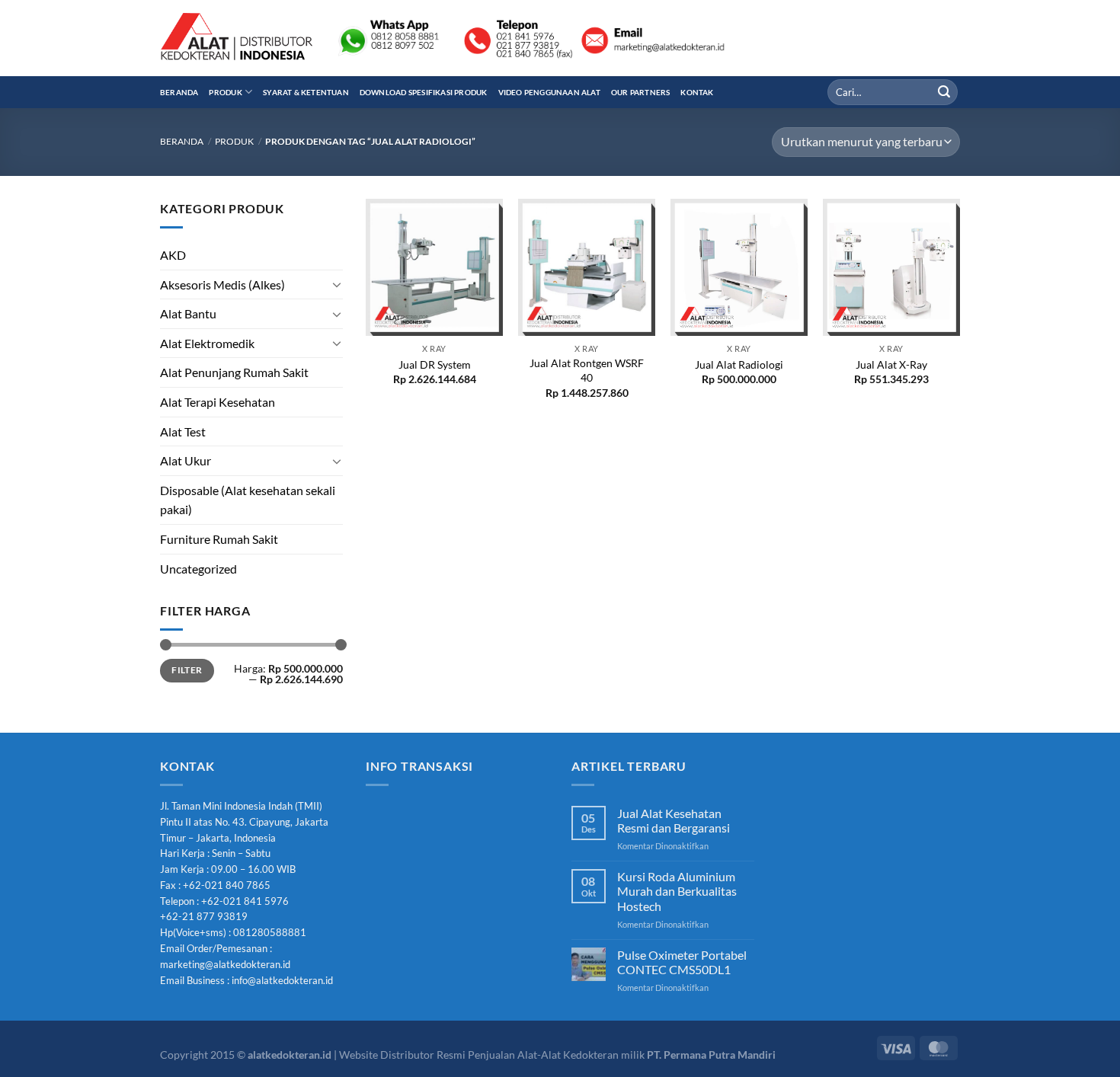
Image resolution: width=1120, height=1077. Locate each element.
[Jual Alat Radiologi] (739, 267)
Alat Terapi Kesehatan (217, 402)
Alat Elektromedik (207, 343)
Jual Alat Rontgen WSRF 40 (587, 370)
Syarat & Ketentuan (306, 92)
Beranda (179, 92)
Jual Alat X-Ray (891, 364)
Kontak (696, 92)
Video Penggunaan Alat (549, 92)
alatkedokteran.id (289, 1054)
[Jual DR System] (434, 267)
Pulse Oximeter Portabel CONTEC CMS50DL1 (682, 962)
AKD (173, 255)
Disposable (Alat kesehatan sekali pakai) (247, 500)
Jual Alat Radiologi (739, 364)
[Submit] (944, 92)
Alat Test (183, 431)
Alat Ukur (185, 460)
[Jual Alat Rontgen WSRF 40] (586, 267)
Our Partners (640, 92)
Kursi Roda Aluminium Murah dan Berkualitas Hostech (677, 890)
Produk (225, 92)
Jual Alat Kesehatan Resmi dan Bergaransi (673, 820)
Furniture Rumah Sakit (219, 539)
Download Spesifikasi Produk (424, 92)
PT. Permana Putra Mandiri (711, 1054)
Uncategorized (198, 568)
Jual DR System (434, 364)
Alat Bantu (188, 313)
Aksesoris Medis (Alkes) (222, 284)
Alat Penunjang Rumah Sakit (234, 372)
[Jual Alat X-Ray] (891, 267)
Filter (186, 670)
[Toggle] (337, 284)
